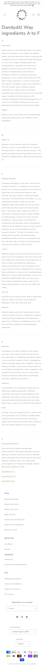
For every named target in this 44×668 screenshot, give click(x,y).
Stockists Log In (11, 530)
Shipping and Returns (13, 579)
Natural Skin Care (11, 504)
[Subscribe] (34, 608)
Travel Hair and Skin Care (15, 520)
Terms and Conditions (13, 584)
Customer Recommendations (16, 564)
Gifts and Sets (10, 514)
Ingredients (9, 554)
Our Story (8, 544)
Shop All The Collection (14, 525)
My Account (9, 594)
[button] (4, 14)
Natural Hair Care (11, 509)
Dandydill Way (18, 664)
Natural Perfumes (12, 499)
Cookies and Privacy (12, 589)
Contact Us (9, 559)
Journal (7, 549)
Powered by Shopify (29, 664)
